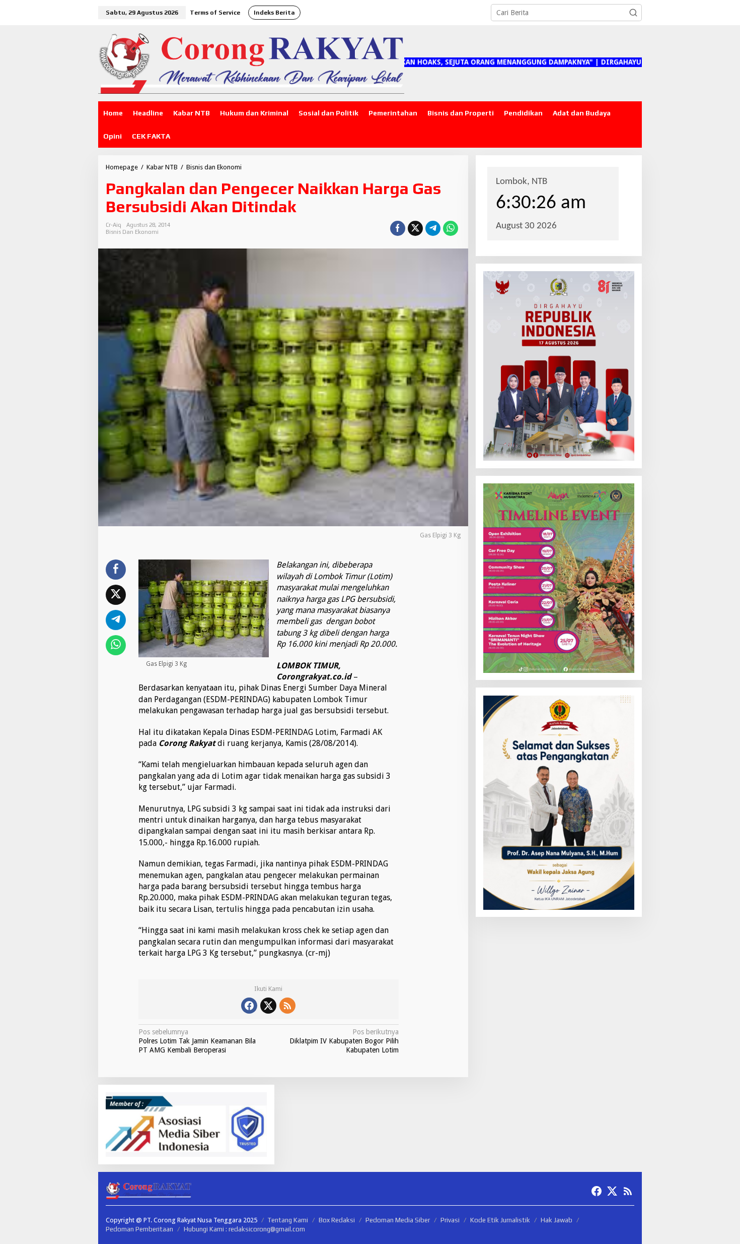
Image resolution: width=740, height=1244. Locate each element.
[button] (633, 12)
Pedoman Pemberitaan (139, 1229)
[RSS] (287, 1006)
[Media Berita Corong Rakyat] (251, 62)
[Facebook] (249, 1006)
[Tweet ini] (415, 228)
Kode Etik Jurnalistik (500, 1220)
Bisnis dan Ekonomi (132, 232)
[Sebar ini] (397, 228)
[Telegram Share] (432, 228)
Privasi (450, 1220)
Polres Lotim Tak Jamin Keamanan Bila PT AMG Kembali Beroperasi (197, 1041)
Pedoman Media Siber (397, 1220)
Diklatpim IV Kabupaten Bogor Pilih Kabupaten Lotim (344, 1041)
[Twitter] (268, 1006)
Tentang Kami (288, 1220)
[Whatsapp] (450, 228)
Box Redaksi (337, 1220)
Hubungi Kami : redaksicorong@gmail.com (244, 1229)
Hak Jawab (556, 1220)
